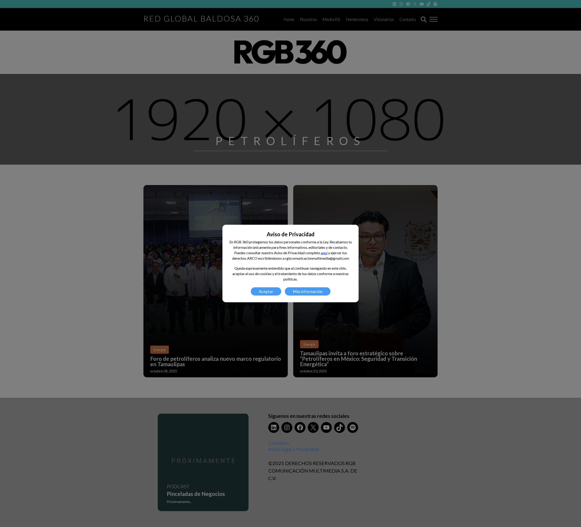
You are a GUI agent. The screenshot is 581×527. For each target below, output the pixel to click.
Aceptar (266, 291)
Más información (308, 291)
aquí (324, 253)
